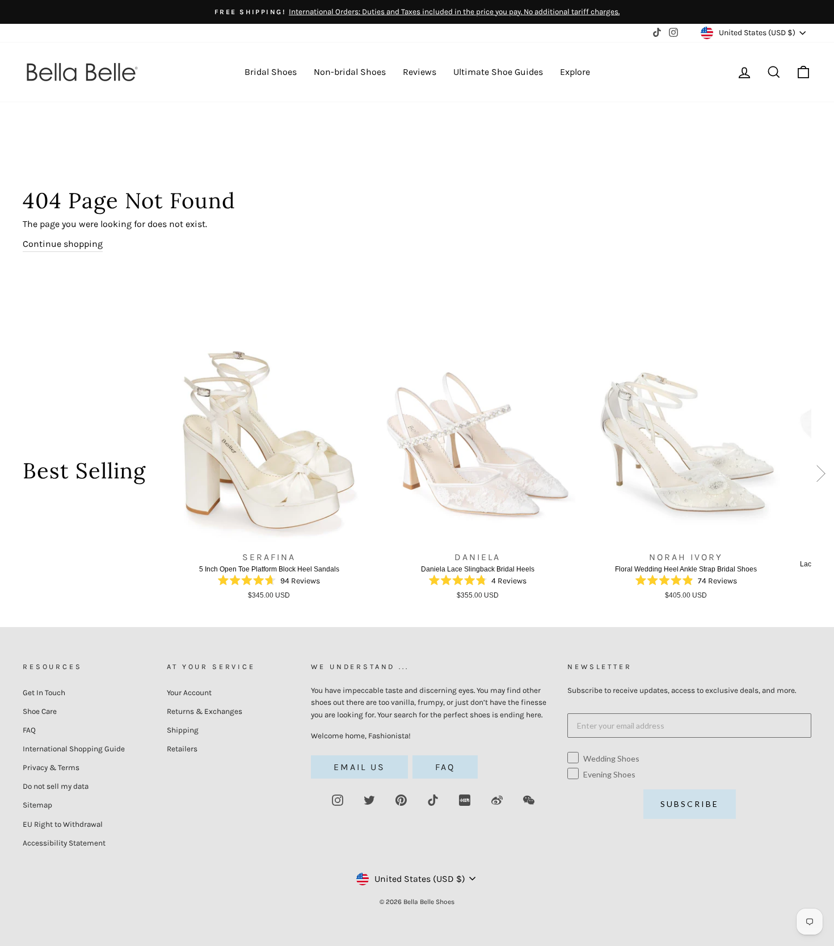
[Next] (821, 476)
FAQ (29, 730)
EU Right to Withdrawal (63, 824)
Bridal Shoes (271, 71)
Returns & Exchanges (204, 711)
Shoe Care (40, 711)
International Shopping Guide (74, 749)
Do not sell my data (56, 786)
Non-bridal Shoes (350, 71)
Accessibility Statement (64, 843)
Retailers (182, 749)
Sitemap (37, 805)
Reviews (419, 71)
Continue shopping (63, 243)
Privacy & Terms (51, 767)
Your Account (189, 692)
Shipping (183, 730)
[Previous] (158, 475)
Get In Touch (44, 692)
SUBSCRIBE (689, 804)
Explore (575, 71)
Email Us (359, 767)
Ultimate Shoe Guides (498, 71)
